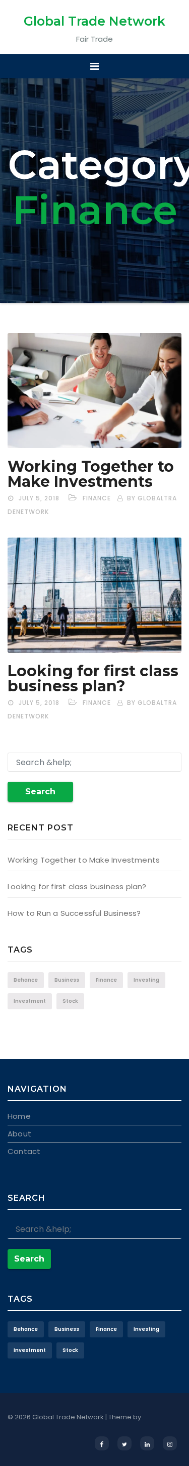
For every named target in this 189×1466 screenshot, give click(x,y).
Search (40, 791)
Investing (146, 980)
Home (19, 1116)
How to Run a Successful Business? (74, 913)
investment (30, 1001)
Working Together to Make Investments (91, 474)
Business (66, 980)
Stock (70, 1001)
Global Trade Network (94, 21)
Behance (26, 980)
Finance (97, 498)
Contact (24, 1151)
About (19, 1133)
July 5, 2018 (39, 498)
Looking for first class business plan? (93, 678)
